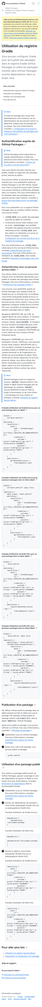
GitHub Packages (11, 8)
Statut (4, 999)
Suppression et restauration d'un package (22, 956)
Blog (29, 999)
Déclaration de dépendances (13, 784)
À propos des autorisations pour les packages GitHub (20, 200)
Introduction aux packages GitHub (17, 284)
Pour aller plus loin (13, 947)
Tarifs (10, 999)
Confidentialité (30, 997)
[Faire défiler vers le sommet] (37, 1002)
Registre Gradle (10, 13)
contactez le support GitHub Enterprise (23, 38)
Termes (20, 997)
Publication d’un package (17, 704)
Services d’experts (19, 999)
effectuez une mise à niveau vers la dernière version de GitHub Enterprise (20, 33)
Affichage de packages (21, 730)
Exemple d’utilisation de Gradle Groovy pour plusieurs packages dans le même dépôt (20, 479)
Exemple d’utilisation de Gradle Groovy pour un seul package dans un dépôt (21, 409)
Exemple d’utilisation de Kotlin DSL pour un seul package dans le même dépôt (19, 555)
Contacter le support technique (15, 978)
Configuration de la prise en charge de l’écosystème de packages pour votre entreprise (21, 131)
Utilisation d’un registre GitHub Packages (19, 10)
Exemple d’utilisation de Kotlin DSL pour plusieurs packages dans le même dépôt (18, 627)
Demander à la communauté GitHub (16, 975)
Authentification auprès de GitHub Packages (18, 143)
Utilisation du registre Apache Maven (20, 953)
